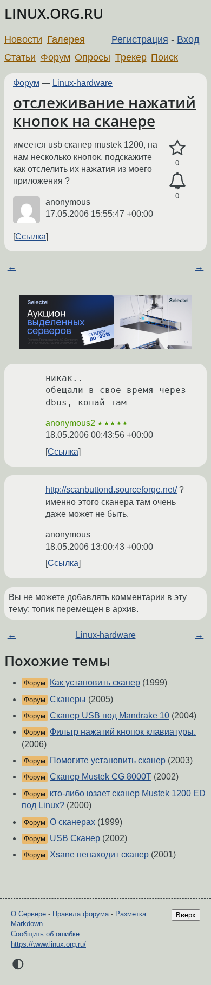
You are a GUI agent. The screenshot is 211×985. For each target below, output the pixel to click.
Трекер (131, 57)
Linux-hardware (82, 83)
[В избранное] (177, 148)
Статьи (20, 57)
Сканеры (68, 699)
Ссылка (30, 236)
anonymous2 (70, 423)
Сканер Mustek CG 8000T (100, 776)
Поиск (164, 57)
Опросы (92, 57)
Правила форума (80, 914)
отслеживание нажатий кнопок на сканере (104, 111)
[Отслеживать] (177, 181)
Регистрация (139, 39)
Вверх (186, 915)
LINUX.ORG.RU (53, 13)
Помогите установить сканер (108, 760)
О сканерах (72, 822)
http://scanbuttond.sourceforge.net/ (111, 489)
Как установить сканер (95, 682)
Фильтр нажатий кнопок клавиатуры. (123, 731)
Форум (55, 57)
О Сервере (28, 914)
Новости (23, 39)
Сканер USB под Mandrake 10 (109, 715)
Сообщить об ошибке (45, 934)
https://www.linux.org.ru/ (48, 944)
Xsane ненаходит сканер (99, 854)
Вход (188, 39)
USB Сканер (75, 838)
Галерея (66, 39)
